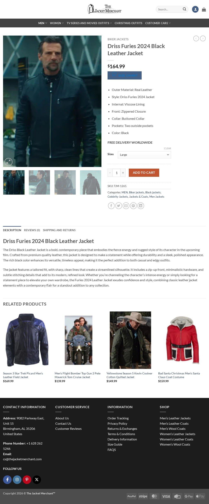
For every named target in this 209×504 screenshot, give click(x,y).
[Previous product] (203, 38)
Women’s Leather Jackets (177, 434)
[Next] (94, 101)
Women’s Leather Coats (176, 439)
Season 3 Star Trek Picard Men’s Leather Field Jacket (23, 375)
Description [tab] (12, 230)
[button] (195, 9)
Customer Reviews (68, 428)
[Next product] (196, 38)
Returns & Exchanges (122, 428)
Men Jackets (156, 196)
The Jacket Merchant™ (41, 493)
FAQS (112, 449)
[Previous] (10, 101)
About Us (62, 418)
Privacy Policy (117, 423)
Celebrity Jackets (118, 196)
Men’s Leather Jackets (175, 418)
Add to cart (144, 172)
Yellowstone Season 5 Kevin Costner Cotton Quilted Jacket (129, 375)
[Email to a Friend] (126, 205)
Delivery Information (122, 439)
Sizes (111, 154)
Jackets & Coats (138, 196)
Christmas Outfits (128, 23)
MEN (41, 23)
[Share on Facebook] (111, 205)
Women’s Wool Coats (175, 444)
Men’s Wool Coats (173, 428)
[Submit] (184, 9)
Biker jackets (118, 39)
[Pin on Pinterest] (133, 205)
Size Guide (115, 444)
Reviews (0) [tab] (32, 230)
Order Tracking (118, 418)
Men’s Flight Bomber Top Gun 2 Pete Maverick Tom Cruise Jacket (77, 375)
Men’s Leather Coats (174, 423)
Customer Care (156, 23)
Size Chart (128, 75)
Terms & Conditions (121, 434)
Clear (167, 148)
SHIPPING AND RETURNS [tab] (59, 230)
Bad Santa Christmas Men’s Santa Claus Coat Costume (179, 375)
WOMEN (55, 23)
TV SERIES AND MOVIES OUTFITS (88, 23)
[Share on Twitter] (118, 205)
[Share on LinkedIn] (140, 205)
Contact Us (63, 423)
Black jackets (153, 192)
